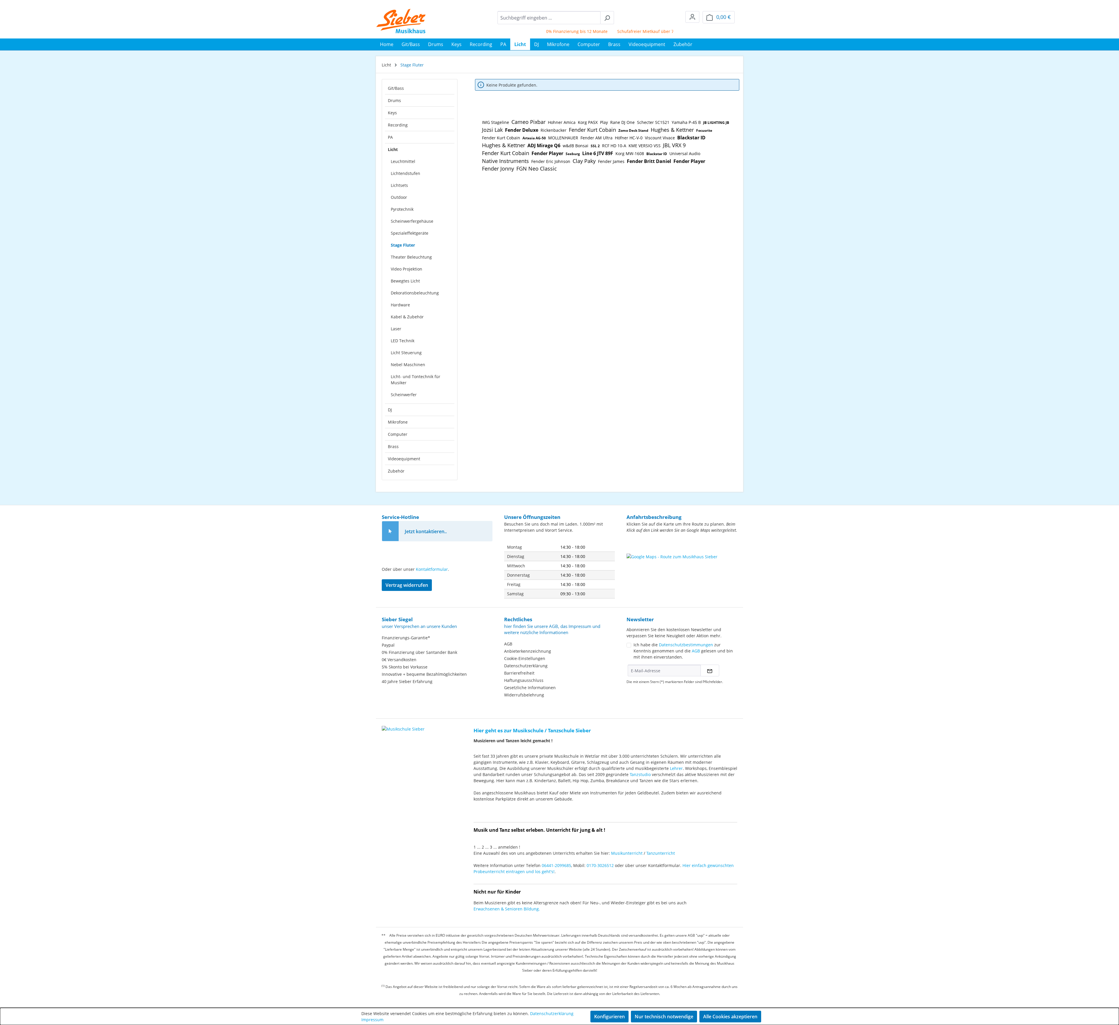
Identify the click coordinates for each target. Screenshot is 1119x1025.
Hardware (400, 305)
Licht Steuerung (406, 352)
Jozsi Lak (492, 129)
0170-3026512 (600, 865)
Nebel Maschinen (408, 364)
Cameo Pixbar (528, 121)
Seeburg (573, 153)
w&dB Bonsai (575, 145)
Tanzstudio (640, 774)
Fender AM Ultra (596, 138)
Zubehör (396, 471)
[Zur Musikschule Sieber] (403, 725)
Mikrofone (398, 422)
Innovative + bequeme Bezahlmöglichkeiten (424, 674)
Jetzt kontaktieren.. (426, 531)
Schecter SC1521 (653, 122)
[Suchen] (607, 17)
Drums (394, 100)
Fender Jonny (498, 168)
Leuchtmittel (403, 161)
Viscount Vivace (660, 138)
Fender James (611, 161)
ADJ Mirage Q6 (543, 145)
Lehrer (676, 768)
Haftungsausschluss (523, 680)
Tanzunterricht (660, 853)
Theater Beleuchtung (411, 257)
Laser (396, 328)
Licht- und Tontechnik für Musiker (415, 379)
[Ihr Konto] (692, 17)
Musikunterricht (627, 853)
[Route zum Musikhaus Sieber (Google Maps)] (682, 568)
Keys (392, 112)
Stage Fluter (403, 245)
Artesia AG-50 (534, 138)
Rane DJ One (622, 122)
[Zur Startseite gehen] (401, 21)
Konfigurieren (609, 1016)
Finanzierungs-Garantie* (406, 637)
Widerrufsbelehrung (524, 695)
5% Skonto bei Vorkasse (404, 667)
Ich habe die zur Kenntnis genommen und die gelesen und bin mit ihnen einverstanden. (683, 651)
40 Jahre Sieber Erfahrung (407, 681)
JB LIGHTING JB (716, 122)
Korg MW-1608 (629, 153)
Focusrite (704, 130)
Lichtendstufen (405, 173)
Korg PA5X (588, 122)
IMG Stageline (495, 122)
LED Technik (402, 340)
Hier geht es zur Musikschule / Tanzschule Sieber (532, 730)
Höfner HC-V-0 (629, 138)
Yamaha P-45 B (686, 122)
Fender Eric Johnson (550, 161)
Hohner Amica (562, 122)
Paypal (388, 645)
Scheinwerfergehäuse (412, 221)
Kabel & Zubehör (407, 317)
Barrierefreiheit (519, 673)
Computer (397, 434)
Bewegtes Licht (405, 281)
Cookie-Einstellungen (524, 658)
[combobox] (549, 17)
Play (604, 122)
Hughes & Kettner (672, 129)
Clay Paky (584, 160)
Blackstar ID (691, 137)
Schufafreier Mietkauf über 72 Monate (630, 31)
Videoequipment (404, 458)
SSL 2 (595, 145)
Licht (393, 149)
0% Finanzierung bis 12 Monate (552, 31)
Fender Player (547, 153)
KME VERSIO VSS (645, 145)
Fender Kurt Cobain (592, 129)
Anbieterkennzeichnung (527, 651)
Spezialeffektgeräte (409, 233)
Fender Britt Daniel (649, 161)
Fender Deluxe (521, 130)
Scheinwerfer (404, 394)
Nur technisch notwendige (664, 1016)
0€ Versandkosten (399, 659)
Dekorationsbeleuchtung (415, 293)
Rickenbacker (553, 130)
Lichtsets (399, 185)
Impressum (372, 1019)
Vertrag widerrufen (407, 585)
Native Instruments (505, 160)
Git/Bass (396, 88)
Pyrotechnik (402, 209)
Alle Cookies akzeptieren (730, 1016)
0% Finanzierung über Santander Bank (419, 652)
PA (390, 137)
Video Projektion (406, 269)
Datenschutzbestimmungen (686, 644)
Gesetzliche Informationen (530, 687)
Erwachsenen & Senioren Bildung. (507, 909)
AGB (508, 644)
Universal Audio (684, 153)
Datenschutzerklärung (526, 665)
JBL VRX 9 (674, 145)
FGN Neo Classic (536, 168)
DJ (390, 410)
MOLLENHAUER (563, 138)
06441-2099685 (556, 865)
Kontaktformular (432, 569)
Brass (393, 446)
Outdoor (399, 197)
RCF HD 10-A (614, 145)
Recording (398, 125)
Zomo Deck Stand (633, 130)
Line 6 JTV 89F (597, 153)
